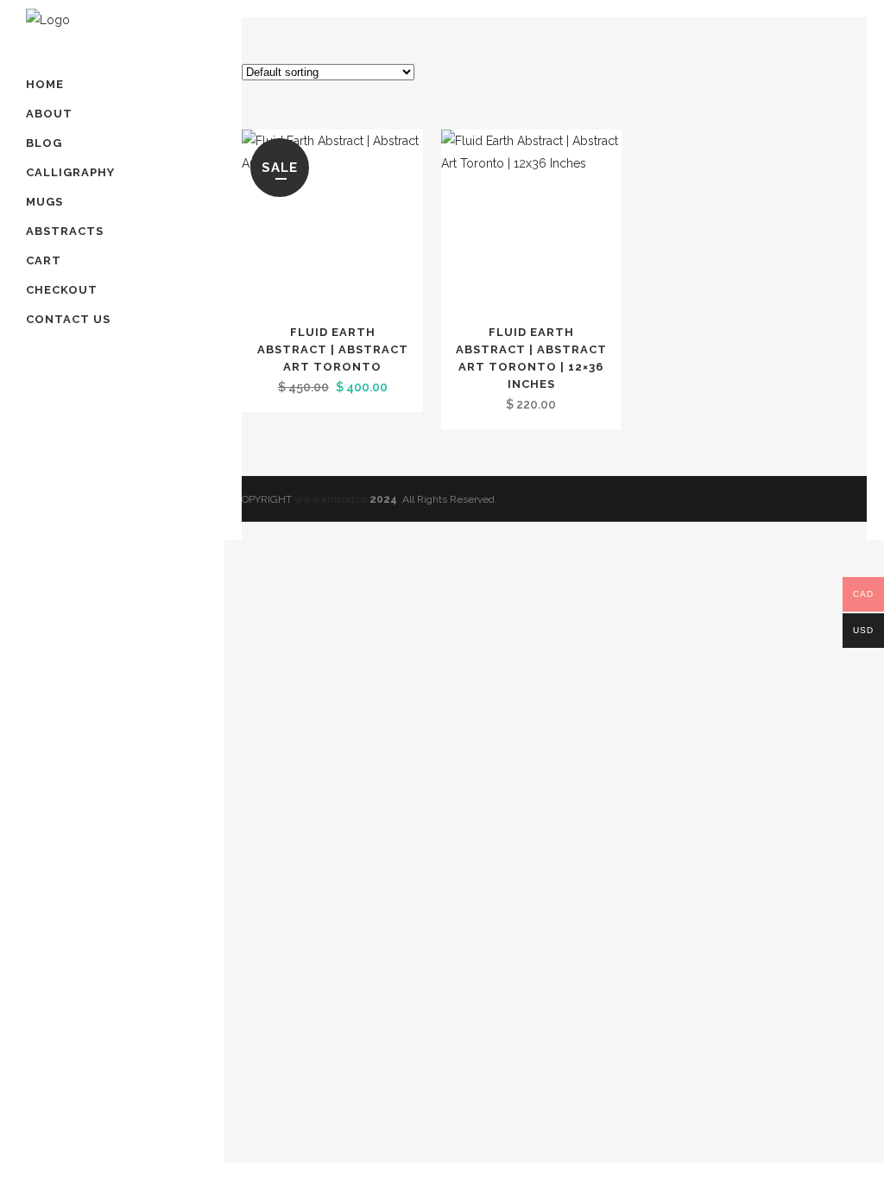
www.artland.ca (330, 499)
